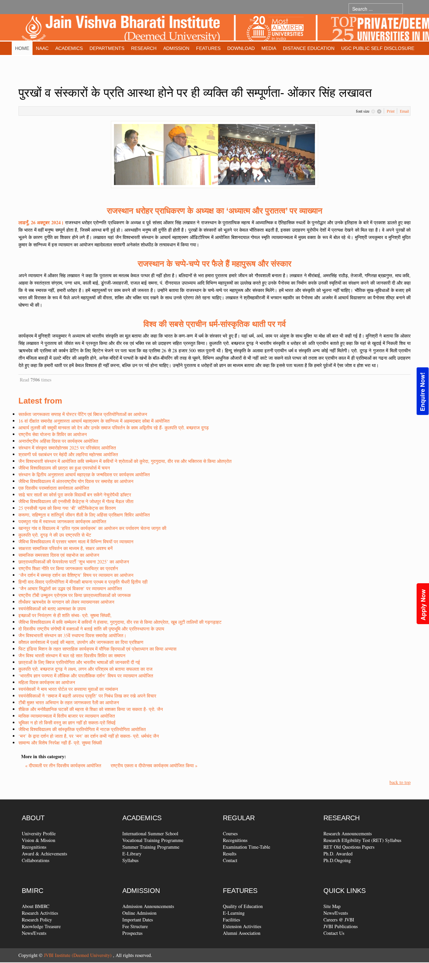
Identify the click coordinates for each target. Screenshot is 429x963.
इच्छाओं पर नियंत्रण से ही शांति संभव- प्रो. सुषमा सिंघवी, (65, 615)
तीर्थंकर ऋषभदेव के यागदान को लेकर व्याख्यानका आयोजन (66, 602)
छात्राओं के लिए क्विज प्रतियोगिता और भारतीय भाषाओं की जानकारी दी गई (79, 662)
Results (229, 853)
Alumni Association (241, 933)
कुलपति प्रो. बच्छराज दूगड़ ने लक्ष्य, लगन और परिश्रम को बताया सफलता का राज (85, 669)
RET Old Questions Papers (348, 847)
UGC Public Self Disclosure (377, 48)
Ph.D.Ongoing (337, 860)
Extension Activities (242, 926)
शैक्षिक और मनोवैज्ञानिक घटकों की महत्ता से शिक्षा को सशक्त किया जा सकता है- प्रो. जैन (90, 709)
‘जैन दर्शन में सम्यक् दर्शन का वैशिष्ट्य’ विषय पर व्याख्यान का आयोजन (75, 575)
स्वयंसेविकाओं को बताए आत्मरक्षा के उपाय (52, 608)
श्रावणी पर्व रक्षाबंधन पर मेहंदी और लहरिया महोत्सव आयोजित (68, 454)
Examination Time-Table (246, 847)
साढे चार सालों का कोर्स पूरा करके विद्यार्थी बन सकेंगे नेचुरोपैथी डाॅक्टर (74, 494)
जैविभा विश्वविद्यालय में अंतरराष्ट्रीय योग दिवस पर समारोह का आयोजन (75, 481)
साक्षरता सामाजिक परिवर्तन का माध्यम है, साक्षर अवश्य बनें (65, 548)
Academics (69, 48)
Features (208, 48)
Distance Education (308, 48)
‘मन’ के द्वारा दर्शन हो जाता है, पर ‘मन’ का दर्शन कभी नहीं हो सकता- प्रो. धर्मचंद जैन (88, 736)
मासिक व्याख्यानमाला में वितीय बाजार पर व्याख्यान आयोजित (66, 716)
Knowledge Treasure (41, 926)
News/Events (34, 933)
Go (409, 8)
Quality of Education (243, 906)
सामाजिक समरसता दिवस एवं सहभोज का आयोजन (58, 555)
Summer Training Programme (150, 847)
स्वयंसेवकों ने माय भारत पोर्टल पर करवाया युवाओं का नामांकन (68, 689)
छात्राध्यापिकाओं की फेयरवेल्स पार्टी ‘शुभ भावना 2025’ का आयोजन (73, 561)
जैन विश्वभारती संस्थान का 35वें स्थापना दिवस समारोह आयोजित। (72, 635)
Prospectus (132, 933)
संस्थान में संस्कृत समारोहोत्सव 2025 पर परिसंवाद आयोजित (67, 447)
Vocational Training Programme (152, 840)
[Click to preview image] (214, 154)
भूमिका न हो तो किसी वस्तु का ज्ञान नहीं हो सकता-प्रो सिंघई (67, 722)
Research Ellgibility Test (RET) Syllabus (362, 840)
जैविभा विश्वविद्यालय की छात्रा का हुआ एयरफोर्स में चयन (64, 468)
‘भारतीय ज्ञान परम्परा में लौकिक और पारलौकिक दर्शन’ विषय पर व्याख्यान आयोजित (85, 675)
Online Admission (139, 913)
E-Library (131, 853)
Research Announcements (347, 833)
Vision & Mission (38, 840)
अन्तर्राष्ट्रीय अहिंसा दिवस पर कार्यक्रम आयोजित (58, 441)
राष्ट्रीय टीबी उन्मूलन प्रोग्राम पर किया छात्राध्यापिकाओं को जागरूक (74, 595)
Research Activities (40, 913)
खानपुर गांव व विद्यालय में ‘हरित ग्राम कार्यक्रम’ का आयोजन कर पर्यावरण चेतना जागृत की (92, 528)
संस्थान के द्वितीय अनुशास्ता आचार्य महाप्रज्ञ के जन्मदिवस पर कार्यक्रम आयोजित (84, 474)
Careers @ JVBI (338, 919)
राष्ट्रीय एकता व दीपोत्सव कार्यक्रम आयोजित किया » (154, 765)
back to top (400, 782)
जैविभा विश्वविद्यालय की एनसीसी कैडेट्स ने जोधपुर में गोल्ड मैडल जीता (75, 501)
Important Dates (137, 919)
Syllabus (130, 860)
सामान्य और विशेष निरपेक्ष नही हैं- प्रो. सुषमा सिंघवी (60, 742)
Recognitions (34, 847)
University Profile (39, 833)
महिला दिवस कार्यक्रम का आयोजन (46, 682)
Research (144, 48)
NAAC (42, 48)
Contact (230, 860)
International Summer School (150, 833)
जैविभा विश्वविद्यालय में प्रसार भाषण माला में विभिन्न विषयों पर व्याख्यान (75, 541)
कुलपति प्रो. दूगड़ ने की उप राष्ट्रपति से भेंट (54, 535)
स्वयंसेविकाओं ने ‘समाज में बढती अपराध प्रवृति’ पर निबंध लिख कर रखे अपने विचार (87, 696)
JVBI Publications (340, 926)
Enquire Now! (422, 391)
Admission (176, 48)
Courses (230, 833)
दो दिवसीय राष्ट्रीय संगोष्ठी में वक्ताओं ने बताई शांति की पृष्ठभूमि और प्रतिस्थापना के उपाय (91, 628)
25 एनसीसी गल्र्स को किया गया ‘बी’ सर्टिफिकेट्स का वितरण (67, 508)
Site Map (332, 906)
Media (268, 48)
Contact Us (333, 933)
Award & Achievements (44, 853)
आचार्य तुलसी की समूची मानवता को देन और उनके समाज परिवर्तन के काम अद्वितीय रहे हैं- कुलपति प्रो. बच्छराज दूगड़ (113, 427)
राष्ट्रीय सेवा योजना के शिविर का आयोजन (52, 434)
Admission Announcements (148, 906)
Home (22, 48)
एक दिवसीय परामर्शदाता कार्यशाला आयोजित (53, 488)
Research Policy (37, 919)
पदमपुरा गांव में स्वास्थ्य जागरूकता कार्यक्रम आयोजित (62, 521)
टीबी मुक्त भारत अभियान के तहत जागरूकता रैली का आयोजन (68, 702)
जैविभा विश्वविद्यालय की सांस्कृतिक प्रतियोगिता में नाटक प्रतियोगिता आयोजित (82, 729)
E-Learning (234, 913)
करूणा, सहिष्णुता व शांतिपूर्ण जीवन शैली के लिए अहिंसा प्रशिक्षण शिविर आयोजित (84, 514)
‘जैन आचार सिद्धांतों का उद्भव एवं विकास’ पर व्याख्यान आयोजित (70, 588)
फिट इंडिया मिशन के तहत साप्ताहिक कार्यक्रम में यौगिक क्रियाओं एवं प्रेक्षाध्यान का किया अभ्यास (97, 649)
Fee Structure (135, 926)
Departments (106, 48)
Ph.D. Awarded (338, 853)
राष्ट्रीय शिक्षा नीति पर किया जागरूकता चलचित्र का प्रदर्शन (68, 568)
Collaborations (35, 860)
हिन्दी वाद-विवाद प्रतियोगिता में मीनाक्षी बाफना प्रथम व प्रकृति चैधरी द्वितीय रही (82, 582)
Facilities (231, 919)
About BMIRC (35, 906)
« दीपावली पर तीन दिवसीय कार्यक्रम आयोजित (64, 765)
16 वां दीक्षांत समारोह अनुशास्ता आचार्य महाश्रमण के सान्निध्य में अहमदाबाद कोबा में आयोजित (94, 421)
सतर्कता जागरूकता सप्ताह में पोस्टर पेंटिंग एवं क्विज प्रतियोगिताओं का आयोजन (82, 414)
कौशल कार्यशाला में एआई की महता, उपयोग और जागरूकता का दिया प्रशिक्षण (80, 642)
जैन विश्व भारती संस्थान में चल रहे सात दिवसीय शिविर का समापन (71, 655)
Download (241, 48)
